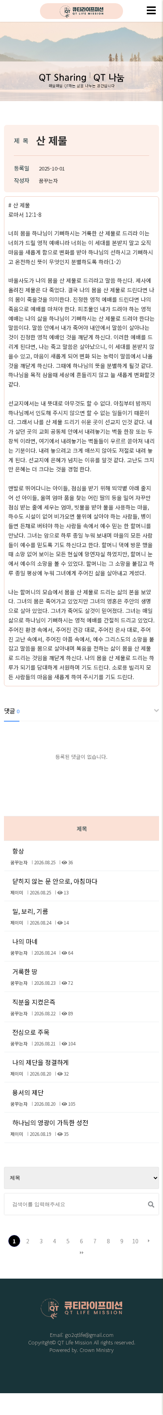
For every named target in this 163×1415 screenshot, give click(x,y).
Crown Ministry (97, 1350)
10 (135, 1241)
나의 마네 (25, 941)
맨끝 (81, 1253)
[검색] (150, 1204)
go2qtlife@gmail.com (89, 1334)
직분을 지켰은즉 (33, 1002)
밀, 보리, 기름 (30, 911)
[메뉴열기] (151, 11)
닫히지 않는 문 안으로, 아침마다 (54, 881)
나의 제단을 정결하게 (40, 1062)
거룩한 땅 (25, 971)
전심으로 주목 (30, 1032)
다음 (149, 1241)
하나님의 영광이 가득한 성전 (50, 1122)
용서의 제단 (28, 1092)
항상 (18, 851)
